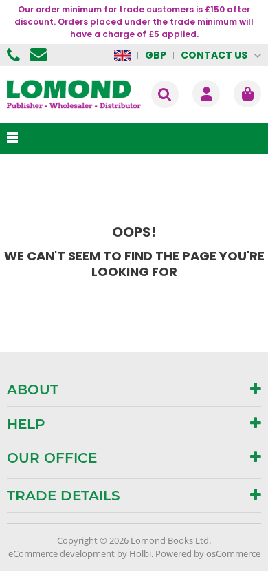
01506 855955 (15, 55)
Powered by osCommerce (207, 553)
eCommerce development (61, 553)
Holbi (140, 553)
